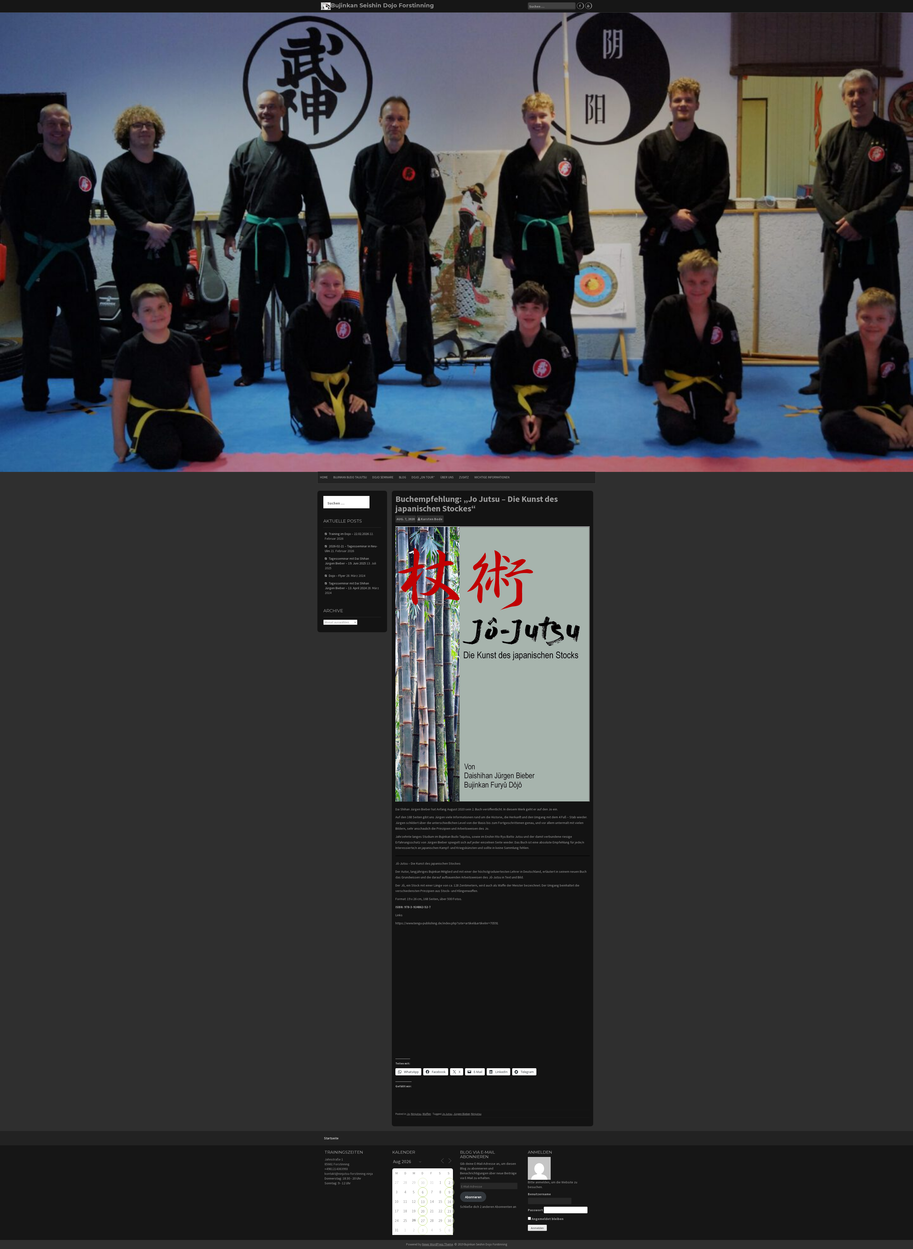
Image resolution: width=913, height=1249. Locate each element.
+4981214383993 (336, 1169)
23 (449, 1211)
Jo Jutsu (447, 1114)
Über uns (446, 477)
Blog (402, 477)
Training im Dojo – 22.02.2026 (349, 534)
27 (423, 1220)
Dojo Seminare (382, 477)
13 (423, 1201)
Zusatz (464, 477)
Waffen (427, 1114)
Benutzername (539, 1194)
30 (423, 1182)
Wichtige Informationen (492, 477)
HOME (324, 477)
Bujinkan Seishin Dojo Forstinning (382, 5)
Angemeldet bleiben (547, 1219)
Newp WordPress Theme (437, 1244)
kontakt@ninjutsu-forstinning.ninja (349, 1173)
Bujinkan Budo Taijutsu (350, 477)
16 (449, 1201)
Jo (408, 1114)
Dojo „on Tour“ (423, 477)
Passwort (535, 1210)
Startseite (331, 1138)
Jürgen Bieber (461, 1114)
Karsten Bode (431, 519)
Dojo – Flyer (337, 575)
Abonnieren (473, 1197)
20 (423, 1211)
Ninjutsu (416, 1114)
